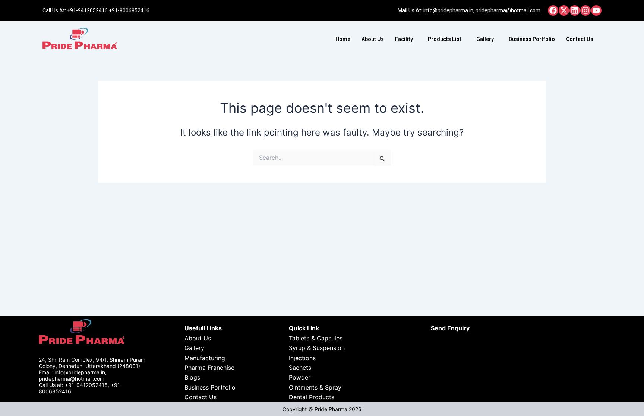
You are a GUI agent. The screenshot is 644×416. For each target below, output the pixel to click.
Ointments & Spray (315, 387)
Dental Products (311, 397)
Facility (404, 39)
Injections (302, 358)
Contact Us (579, 39)
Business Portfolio (532, 39)
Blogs (192, 377)
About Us (373, 39)
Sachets (300, 367)
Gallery (485, 39)
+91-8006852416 (129, 10)
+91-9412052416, (88, 10)
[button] (405, 39)
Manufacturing (204, 358)
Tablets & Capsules (315, 338)
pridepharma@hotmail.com (508, 10)
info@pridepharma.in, (448, 10)
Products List (444, 39)
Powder (299, 377)
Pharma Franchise (209, 367)
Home (342, 39)
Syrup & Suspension (317, 348)
